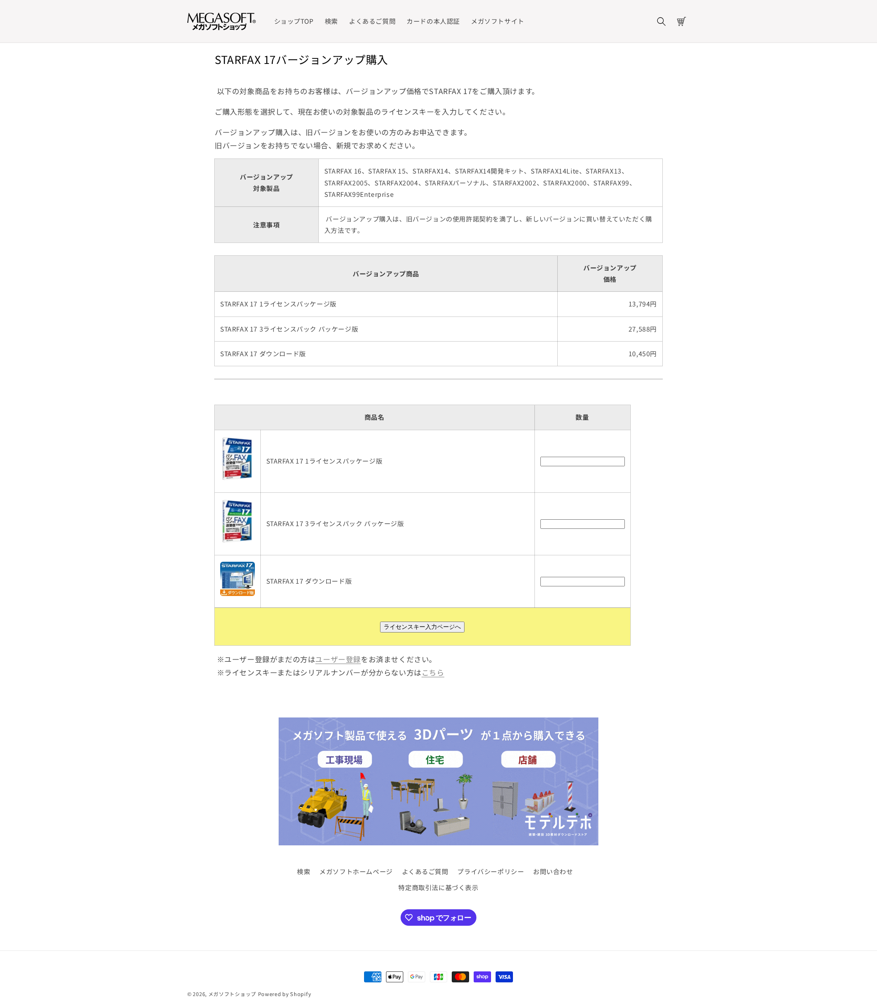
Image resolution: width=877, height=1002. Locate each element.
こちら (433, 672)
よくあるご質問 (425, 871)
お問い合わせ (553, 871)
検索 (303, 871)
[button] (661, 21)
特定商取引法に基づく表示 (438, 887)
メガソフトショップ (232, 993)
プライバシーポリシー (490, 871)
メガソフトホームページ (356, 871)
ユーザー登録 (338, 659)
